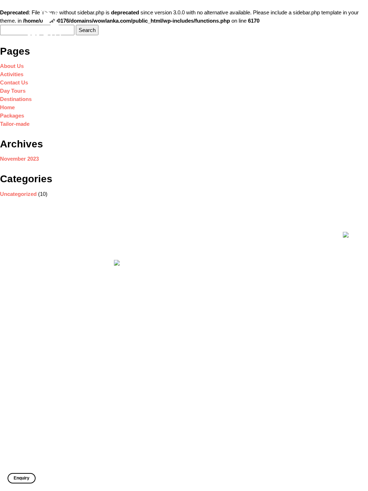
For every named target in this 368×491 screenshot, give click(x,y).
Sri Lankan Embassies (234, 283)
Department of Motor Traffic (239, 323)
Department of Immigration (238, 244)
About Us (173, 27)
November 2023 (19, 159)
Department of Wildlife (234, 293)
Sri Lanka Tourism (230, 254)
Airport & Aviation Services (239, 333)
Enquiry (21, 478)
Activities (198, 27)
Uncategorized (18, 194)
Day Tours (223, 27)
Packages (281, 27)
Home (152, 27)
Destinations (253, 27)
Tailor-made (309, 27)
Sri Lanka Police (228, 313)
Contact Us (338, 27)
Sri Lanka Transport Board (238, 303)
